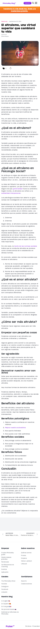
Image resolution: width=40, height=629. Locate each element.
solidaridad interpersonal (11, 193)
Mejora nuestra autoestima (15, 427)
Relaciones (4, 21)
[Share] (10, 68)
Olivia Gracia (5, 36)
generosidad (18, 189)
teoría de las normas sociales (25, 246)
